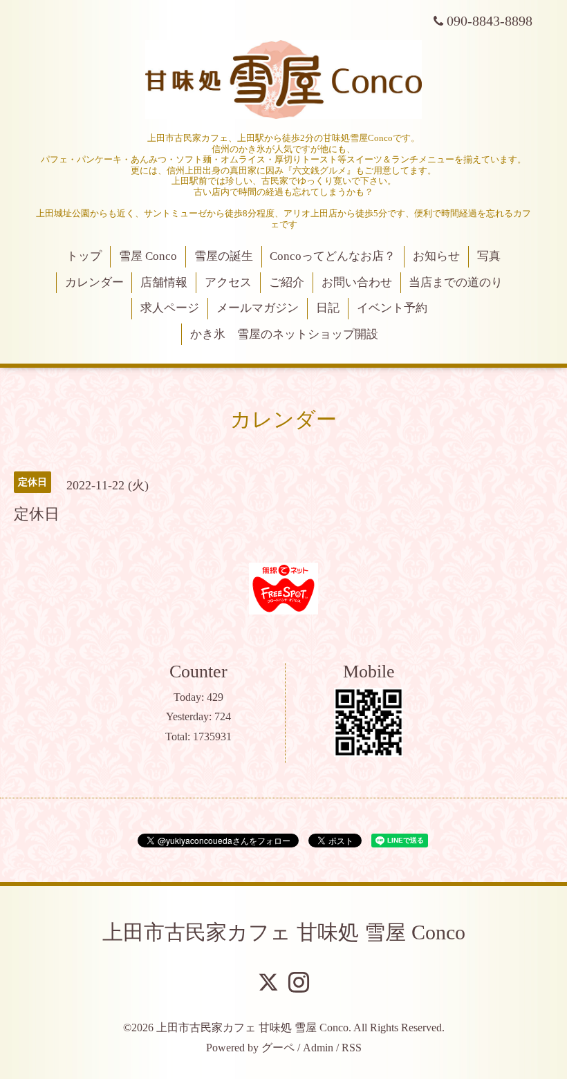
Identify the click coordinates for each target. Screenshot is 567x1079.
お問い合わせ (357, 282)
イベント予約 (392, 308)
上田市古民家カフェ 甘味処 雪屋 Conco (283, 932)
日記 (328, 308)
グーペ (278, 1047)
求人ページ (169, 308)
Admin (318, 1047)
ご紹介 (286, 282)
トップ (84, 256)
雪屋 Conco (148, 256)
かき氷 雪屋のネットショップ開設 (284, 334)
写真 (489, 256)
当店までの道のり (456, 282)
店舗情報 (163, 282)
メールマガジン (257, 308)
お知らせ (436, 256)
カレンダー (94, 282)
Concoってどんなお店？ (333, 256)
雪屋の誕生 (223, 256)
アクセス (228, 282)
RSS (352, 1047)
